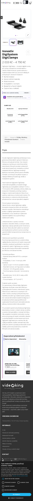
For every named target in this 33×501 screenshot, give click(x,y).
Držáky (19, 137)
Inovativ (7, 141)
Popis (4, 150)
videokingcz (7, 461)
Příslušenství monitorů (11, 139)
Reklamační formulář (7, 435)
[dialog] (16, 481)
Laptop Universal (22, 108)
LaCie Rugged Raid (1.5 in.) (23, 121)
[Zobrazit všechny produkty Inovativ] (5, 42)
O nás (3, 430)
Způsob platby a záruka (8, 438)
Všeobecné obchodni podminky (10, 433)
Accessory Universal (10, 115)
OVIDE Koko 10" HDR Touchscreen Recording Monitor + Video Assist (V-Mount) (13, 364)
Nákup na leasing (6, 443)
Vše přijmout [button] (16, 494)
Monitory (24, 137)
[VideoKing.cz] (5, 3)
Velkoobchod (5, 446)
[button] (13, 42)
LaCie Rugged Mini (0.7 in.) (23, 115)
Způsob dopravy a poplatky (9, 441)
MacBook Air (10, 108)
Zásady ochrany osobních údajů (10, 449)
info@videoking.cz (22, 459)
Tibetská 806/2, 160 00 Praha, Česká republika (15, 421)
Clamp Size (7, 105)
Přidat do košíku (10, 372)
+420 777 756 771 (9, 459)
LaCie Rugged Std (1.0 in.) (10, 121)
